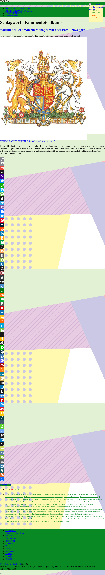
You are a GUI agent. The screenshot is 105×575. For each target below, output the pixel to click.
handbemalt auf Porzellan (46, 504)
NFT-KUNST (17, 511)
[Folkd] (52, 312)
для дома (98, 16)
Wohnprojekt (60, 521)
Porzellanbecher (59, 511)
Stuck (39, 516)
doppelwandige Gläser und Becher (41, 499)
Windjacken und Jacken (47, 521)
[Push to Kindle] (52, 391)
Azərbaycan (10, 538)
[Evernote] (52, 299)
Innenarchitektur (38, 506)
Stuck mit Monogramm (48, 516)
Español (8, 553)
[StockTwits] (52, 422)
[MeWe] (52, 374)
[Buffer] (52, 268)
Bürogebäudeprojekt (94, 497)
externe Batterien (81, 499)
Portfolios (50, 511)
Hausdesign (73, 504)
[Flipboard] (52, 308)
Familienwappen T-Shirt (27, 501)
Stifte (28, 516)
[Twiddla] (52, 444)
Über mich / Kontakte (14, 533)
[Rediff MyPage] (52, 400)
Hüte (31, 506)
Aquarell (39, 494)
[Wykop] (52, 466)
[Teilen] (52, 479)
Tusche (70, 519)
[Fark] (52, 304)
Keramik (76, 506)
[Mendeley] (52, 365)
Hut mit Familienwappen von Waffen (17, 506)
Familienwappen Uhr (42, 501)
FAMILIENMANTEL (15, 16)
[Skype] (52, 190)
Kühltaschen (44, 509)
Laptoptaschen (84, 509)
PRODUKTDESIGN (14, 13)
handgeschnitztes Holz (62, 504)
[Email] (52, 163)
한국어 (8, 559)
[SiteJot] (52, 413)
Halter (35, 504)
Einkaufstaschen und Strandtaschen (64, 499)
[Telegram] (52, 203)
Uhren (76, 519)
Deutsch (9, 548)
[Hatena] (52, 325)
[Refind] (52, 404)
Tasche (7, 519)
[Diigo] (52, 286)
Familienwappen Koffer (95, 499)
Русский (9, 535)
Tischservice (46, 519)
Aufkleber (46, 494)
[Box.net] (52, 264)
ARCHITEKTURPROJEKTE (18, 11)
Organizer (32, 511)
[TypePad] (52, 448)
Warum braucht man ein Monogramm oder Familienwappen (42, 30)
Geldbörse (15, 504)
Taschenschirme (15, 519)
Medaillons (8, 511)
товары (96, 14)
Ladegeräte (52, 509)
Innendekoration (49, 506)
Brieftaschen (75, 497)
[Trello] (52, 440)
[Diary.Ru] (52, 273)
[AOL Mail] (52, 172)
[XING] (52, 470)
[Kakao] (52, 339)
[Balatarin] (52, 242)
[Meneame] (52, 369)
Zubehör (67, 521)
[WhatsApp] (52, 185)
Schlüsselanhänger (11, 514)
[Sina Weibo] (52, 409)
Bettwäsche (67, 497)
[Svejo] (52, 426)
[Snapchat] (52, 198)
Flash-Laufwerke (98, 501)
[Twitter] (52, 216)
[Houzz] (52, 330)
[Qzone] (52, 396)
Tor (52, 519)
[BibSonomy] (52, 247)
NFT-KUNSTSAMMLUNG (18, 8)
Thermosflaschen (36, 519)
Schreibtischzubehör (56, 514)
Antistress (33, 494)
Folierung (8, 504)
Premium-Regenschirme (85, 511)
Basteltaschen (93, 494)
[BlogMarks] (52, 255)
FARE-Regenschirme (56, 501)
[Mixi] (52, 378)
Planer (38, 511)
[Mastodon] (52, 361)
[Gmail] (52, 168)
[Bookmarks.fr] (52, 260)
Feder (65, 501)
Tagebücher (80, 516)
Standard (23, 516)
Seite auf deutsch (34, 141)
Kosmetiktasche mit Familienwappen (17, 509)
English (8, 546)
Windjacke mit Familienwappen (29, 521)
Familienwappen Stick (12, 501)
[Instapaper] (52, 334)
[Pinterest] (52, 220)
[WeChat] (52, 457)
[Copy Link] (52, 159)
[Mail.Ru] (52, 356)
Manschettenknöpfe (96, 509)
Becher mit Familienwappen (14, 497)
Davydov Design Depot (10, 564)
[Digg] (52, 282)
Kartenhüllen (68, 506)
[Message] (52, 194)
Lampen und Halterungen (65, 509)
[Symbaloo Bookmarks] (52, 431)
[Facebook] (52, 211)
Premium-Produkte (71, 511)
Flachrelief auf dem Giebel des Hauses (80, 501)
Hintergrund (89, 504)
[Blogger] (52, 251)
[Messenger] (52, 181)
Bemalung (59, 497)
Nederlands (10, 551)
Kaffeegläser (60, 506)
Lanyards (77, 509)
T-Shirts (67, 516)
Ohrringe (25, 511)
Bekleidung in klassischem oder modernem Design (40, 497)
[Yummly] (52, 475)
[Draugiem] (52, 295)
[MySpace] (52, 383)
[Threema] (52, 435)
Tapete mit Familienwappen (93, 516)
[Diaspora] (52, 277)
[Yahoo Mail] (52, 176)
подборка (96, 13)
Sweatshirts (60, 516)
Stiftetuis (34, 516)
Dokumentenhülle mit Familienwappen (17, 499)
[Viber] (52, 207)
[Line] (52, 347)
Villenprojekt (9, 521)
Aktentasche (18, 494)
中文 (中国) (10, 541)
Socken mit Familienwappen (84, 514)
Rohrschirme (97, 511)
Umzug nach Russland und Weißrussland (91, 519)
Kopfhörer (82, 506)
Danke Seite (10, 530)
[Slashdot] (52, 418)
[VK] (52, 453)
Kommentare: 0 (48, 141)
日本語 (8, 556)
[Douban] (52, 290)
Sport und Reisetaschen (12, 516)
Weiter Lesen (5, 485)
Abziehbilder (9, 494)
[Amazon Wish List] (52, 238)
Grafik (21, 504)
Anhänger (26, 494)
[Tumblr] (52, 225)
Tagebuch (73, 516)
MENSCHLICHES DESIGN (13, 141)
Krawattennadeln (34, 509)
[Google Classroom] (52, 317)
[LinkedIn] (52, 233)
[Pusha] (52, 387)
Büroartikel (83, 497)
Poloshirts (43, 511)
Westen (16, 521)
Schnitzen (46, 514)
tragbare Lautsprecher (61, 519)
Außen (52, 494)
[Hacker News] (52, 321)
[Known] (52, 343)
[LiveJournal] (52, 352)
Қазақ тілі (9, 544)
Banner (63, 494)
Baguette (57, 494)
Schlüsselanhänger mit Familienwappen (30, 514)
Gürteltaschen (28, 504)
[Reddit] (52, 229)
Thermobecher (25, 519)
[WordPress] (52, 461)
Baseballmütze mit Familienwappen (77, 494)
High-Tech (81, 504)
